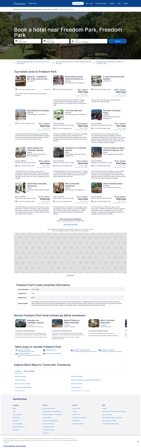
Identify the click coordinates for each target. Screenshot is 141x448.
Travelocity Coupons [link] (48, 426)
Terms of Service (21, 446)
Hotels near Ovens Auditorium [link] (80, 391)
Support (112, 3)
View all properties (70, 224)
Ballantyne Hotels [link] (20, 376)
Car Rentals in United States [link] (50, 420)
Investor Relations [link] (18, 423)
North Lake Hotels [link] (76, 383)
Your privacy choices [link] (78, 423)
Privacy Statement (9, 446)
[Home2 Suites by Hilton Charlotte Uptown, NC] (108, 163)
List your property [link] (17, 414)
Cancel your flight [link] (107, 414)
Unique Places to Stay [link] (49, 430)
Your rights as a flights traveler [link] (110, 423)
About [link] (14, 408)
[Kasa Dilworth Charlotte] (32, 126)
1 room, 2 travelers (81, 42)
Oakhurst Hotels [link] (76, 387)
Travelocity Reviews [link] (48, 423)
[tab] (18, 371)
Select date (22, 42)
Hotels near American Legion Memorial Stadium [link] (86, 380)
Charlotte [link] (55, 9)
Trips (119, 3)
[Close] (138, 442)
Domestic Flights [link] (47, 417)
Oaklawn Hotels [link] (20, 391)
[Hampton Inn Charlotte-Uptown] (70, 163)
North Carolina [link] (47, 9)
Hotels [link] (25, 9)
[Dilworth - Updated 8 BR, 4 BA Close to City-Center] (32, 90)
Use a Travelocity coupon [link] (109, 420)
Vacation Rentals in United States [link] (52, 411)
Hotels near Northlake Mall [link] (23, 387)
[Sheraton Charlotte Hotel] (108, 126)
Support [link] (104, 408)
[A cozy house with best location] (108, 90)
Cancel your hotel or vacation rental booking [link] (114, 411)
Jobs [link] (14, 411)
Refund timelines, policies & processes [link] (112, 417)
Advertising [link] (16, 430)
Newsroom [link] (16, 420)
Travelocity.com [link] (17, 9)
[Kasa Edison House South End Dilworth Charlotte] (70, 90)
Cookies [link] (74, 411)
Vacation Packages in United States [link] (52, 414)
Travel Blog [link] (46, 433)
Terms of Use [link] (75, 414)
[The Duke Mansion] (70, 126)
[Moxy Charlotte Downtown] (70, 198)
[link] (29, 350)
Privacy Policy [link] (76, 408)
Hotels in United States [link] (49, 408)
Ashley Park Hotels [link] (77, 376)
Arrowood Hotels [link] (20, 380)
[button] (70, 364)
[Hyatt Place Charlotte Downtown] (32, 198)
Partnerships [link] (16, 417)
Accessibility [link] (75, 420)
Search (117, 41)
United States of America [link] (35, 9)
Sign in (126, 3)
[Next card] (124, 329)
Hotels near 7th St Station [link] (23, 383)
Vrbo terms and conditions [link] (79, 417)
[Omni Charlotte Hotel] (108, 198)
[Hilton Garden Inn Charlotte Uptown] (32, 163)
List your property (100, 3)
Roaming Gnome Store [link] (19, 426)
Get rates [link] (47, 89)
